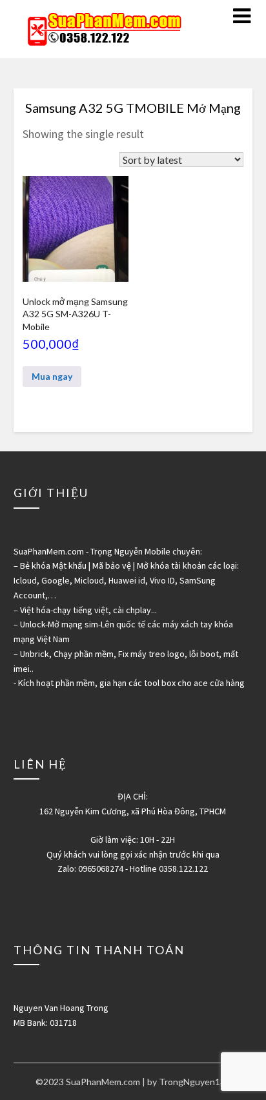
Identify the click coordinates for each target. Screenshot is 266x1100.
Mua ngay (52, 376)
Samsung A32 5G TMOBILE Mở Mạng (133, 107)
